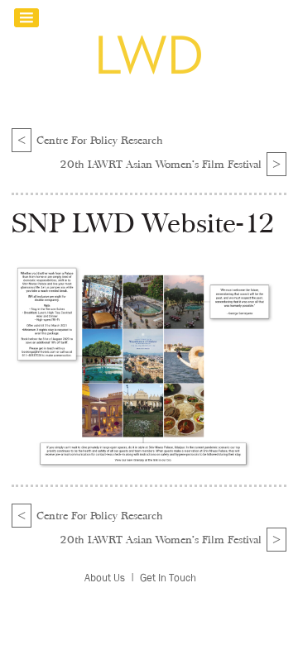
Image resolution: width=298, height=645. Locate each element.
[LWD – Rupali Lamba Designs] (149, 73)
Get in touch (168, 578)
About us (104, 578)
